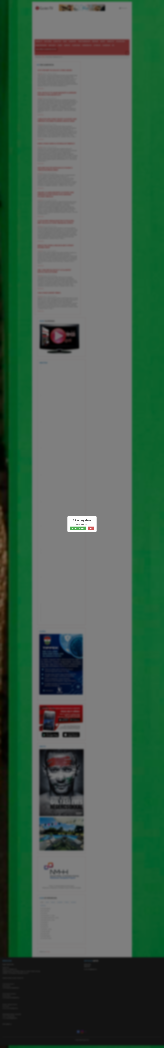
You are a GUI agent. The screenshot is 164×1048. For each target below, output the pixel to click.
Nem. (91, 528)
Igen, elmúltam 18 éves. (78, 528)
